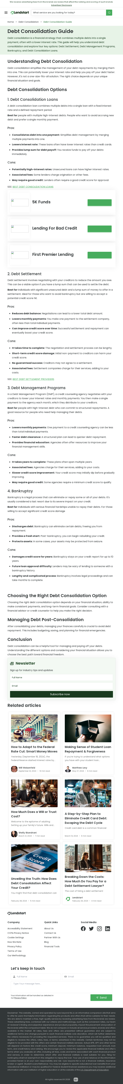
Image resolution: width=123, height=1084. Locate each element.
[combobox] (69, 13)
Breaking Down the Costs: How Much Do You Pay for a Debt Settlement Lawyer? (85, 881)
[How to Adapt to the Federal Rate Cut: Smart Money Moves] (34, 728)
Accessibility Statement (20, 928)
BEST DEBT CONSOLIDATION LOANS (33, 186)
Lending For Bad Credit (54, 228)
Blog (46, 941)
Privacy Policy (15, 946)
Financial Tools (52, 946)
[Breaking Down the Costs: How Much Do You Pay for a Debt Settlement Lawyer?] (88, 858)
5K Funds (41, 202)
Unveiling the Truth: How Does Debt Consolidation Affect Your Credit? (34, 883)
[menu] (6, 12)
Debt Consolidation (29, 21)
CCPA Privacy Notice (18, 932)
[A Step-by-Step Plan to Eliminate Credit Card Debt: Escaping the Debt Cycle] (88, 793)
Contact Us (50, 932)
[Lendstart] (20, 13)
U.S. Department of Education (94, 1069)
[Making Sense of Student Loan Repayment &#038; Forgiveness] (88, 728)
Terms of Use (14, 950)
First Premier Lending (53, 254)
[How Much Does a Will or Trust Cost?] (34, 793)
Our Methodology (17, 955)
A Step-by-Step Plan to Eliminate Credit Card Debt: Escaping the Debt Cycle (86, 818)
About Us (49, 928)
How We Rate (14, 941)
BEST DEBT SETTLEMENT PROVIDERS (33, 379)
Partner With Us (52, 937)
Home (11, 21)
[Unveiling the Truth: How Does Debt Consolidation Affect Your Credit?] (34, 858)
